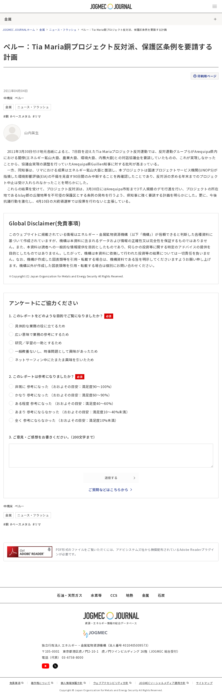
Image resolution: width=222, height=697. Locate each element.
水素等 (96, 595)
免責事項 (17, 683)
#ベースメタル (20, 116)
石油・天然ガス (69, 595)
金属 (7, 19)
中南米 (8, 98)
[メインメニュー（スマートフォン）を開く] (214, 6)
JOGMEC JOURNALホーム (19, 29)
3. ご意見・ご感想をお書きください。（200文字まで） (53, 437)
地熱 (129, 595)
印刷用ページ (207, 76)
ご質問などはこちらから (108, 489)
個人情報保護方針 (73, 683)
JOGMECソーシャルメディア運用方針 (164, 683)
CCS (113, 595)
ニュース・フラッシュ (62, 29)
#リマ (37, 116)
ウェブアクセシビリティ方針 (112, 683)
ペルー (19, 98)
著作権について (42, 683)
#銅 (5, 116)
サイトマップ (204, 683)
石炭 (161, 595)
